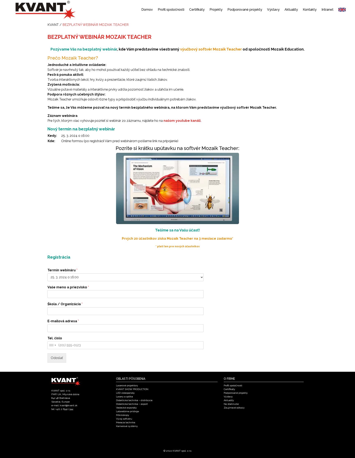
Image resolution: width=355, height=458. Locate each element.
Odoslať (57, 358)
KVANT (53, 25)
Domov (147, 10)
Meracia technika (125, 422)
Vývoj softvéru (124, 418)
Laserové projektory (127, 385)
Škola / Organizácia (65, 304)
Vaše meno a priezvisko (68, 287)
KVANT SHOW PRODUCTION (132, 389)
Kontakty (310, 10)
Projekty (216, 10)
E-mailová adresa (63, 321)
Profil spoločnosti (171, 10)
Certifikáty (197, 10)
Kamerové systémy (127, 426)
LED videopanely (125, 392)
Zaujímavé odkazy (234, 407)
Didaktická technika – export (132, 404)
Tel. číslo (54, 338)
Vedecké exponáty (126, 407)
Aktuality (291, 10)
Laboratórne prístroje (127, 411)
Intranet (327, 10)
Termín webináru (62, 270)
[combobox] (52, 345)
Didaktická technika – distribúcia (134, 400)
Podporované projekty (244, 10)
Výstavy (273, 10)
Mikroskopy (122, 415)
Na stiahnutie (231, 404)
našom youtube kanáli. (182, 121)
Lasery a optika (124, 396)
